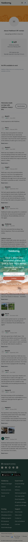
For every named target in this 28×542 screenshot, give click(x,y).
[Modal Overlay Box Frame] (14, 271)
